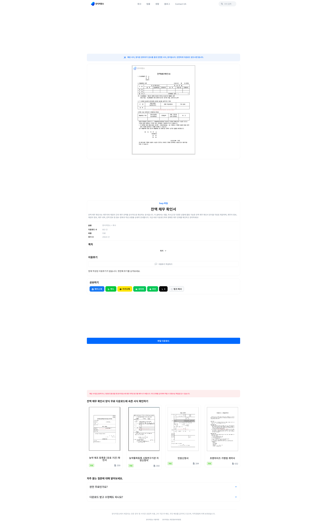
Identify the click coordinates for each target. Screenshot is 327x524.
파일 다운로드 (163, 340)
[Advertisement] (163, 33)
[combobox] (227, 3)
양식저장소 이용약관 (152, 519)
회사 (139, 3)
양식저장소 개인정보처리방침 (171, 519)
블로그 (167, 3)
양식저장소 (106, 225)
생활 (157, 3)
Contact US (180, 3)
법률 (148, 3)
